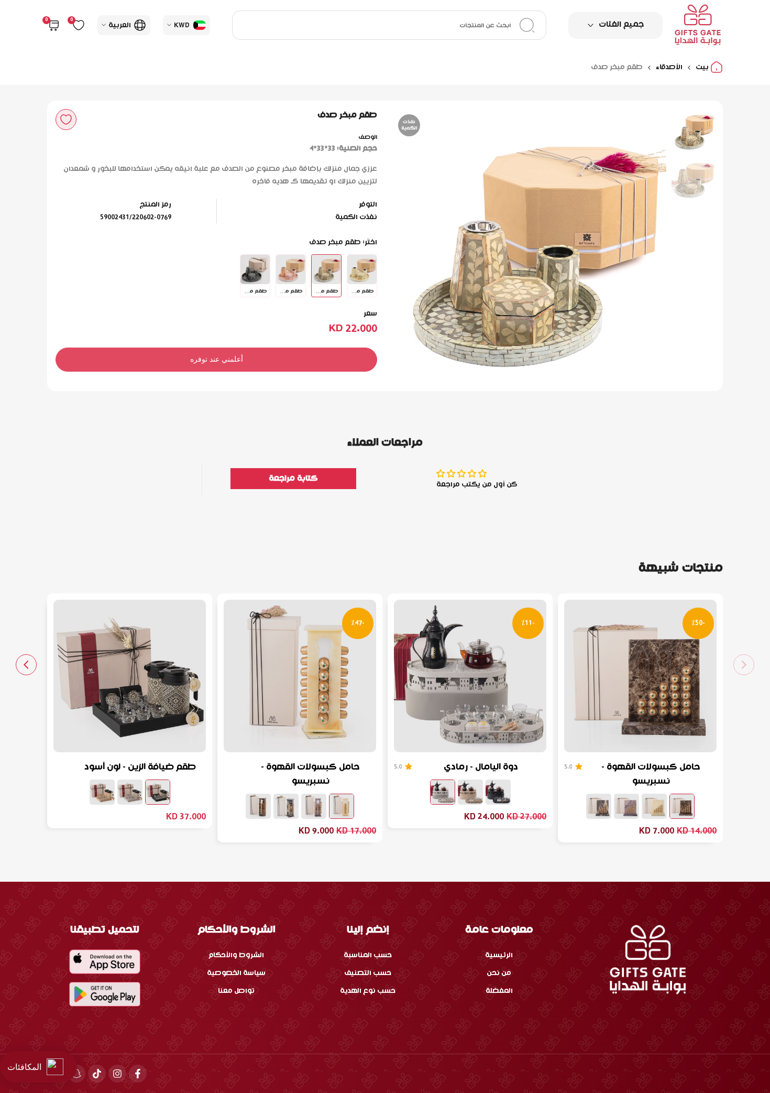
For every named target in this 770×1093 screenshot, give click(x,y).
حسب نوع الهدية (367, 991)
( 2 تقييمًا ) (398, 767)
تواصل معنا (236, 991)
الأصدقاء (669, 67)
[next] (413, 245)
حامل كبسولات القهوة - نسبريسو (650, 774)
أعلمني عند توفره (216, 359)
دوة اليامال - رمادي (481, 767)
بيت (703, 67)
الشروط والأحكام (236, 955)
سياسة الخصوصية (236, 973)
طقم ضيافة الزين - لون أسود (140, 767)
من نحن (499, 973)
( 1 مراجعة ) (568, 767)
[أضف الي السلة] (603, 739)
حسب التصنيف (367, 973)
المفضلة (499, 991)
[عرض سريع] (578, 739)
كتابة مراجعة (293, 478)
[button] (66, 119)
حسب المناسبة (368, 955)
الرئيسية (499, 955)
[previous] (645, 245)
